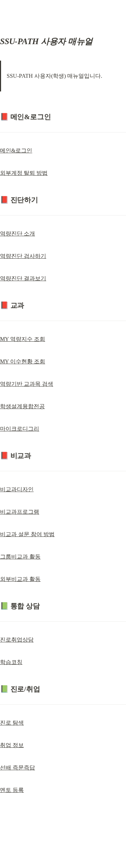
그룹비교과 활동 (20, 557)
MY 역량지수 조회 (22, 339)
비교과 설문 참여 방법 (27, 534)
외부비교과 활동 (20, 579)
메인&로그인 (16, 150)
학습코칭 (11, 662)
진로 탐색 (12, 723)
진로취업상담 (17, 640)
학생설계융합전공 (22, 406)
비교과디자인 (17, 489)
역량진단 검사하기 (23, 256)
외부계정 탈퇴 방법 (24, 173)
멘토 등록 (12, 790)
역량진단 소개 (17, 234)
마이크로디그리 (19, 429)
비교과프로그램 (19, 512)
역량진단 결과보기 (23, 278)
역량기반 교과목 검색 (26, 384)
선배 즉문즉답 (17, 768)
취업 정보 (12, 745)
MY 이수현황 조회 (22, 361)
